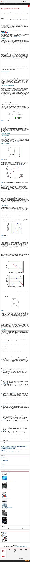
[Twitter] (1, 528)
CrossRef (4, 362)
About (16, 3)
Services (19, 3)
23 (19, 326)
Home (2, 3)
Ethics (14, 551)
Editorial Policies (16, 552)
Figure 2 (18, 141)
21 (1, 431)
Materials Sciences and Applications (6, 472)
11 (1, 393)
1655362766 (4, 535)
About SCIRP (15, 550)
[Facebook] (8, 528)
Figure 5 (15, 241)
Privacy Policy (26, 556)
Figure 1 (16, 90)
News (13, 3)
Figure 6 (17, 296)
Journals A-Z (9, 550)
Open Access (26, 550)
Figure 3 (18, 164)
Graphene (3, 516)
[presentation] (10, 42)
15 (6, 139)
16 (15, 141)
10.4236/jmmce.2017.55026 (17, 36)
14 (1, 406)
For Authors (15, 553)
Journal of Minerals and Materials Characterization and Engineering (9, 8)
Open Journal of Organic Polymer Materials (7, 507)
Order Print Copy (3, 464)
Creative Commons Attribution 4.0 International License (21, 546)
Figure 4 (3, 211)
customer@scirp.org (4, 532)
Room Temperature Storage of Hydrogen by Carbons (8, 448)
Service (20, 549)
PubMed (7, 383)
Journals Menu (3, 442)
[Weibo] (22, 528)
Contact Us (2, 466)
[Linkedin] (15, 528)
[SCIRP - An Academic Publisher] (6, 1)
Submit (22, 3)
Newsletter (2, 463)
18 (1, 420)
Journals (8, 3)
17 (9, 189)
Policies (26, 549)
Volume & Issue (21, 558)
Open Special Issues (4, 457)
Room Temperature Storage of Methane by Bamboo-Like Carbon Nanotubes (11, 451)
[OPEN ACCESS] (23, 1)
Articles (4, 3)
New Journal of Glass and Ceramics (6, 498)
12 (10, 96)
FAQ (1, 467)
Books (11, 3)
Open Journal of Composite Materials (6, 489)
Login (27, 1)
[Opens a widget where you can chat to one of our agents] (27, 561)
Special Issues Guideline (4, 460)
